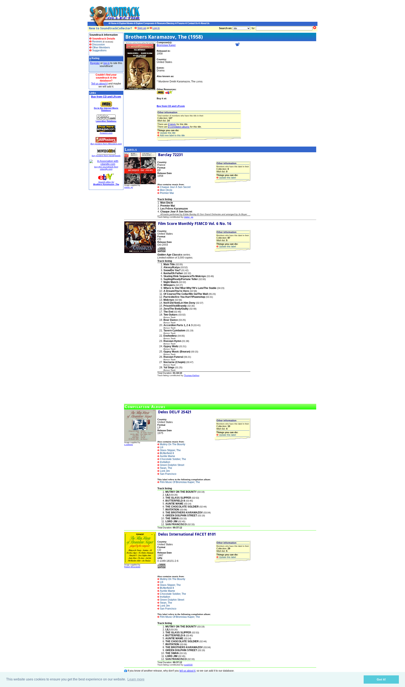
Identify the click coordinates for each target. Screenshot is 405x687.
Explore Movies (126, 23)
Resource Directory (165, 23)
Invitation (164, 462)
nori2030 (188, 665)
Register (95, 63)
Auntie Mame (167, 456)
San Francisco (167, 473)
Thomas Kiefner (191, 375)
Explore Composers (144, 23)
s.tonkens (128, 444)
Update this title (167, 133)
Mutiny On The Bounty (172, 444)
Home (113, 23)
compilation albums (178, 126)
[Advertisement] (224, 10)
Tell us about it (99, 83)
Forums (181, 23)
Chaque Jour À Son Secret (174, 187)
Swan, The (165, 468)
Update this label (227, 177)
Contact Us (192, 23)
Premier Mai (166, 193)
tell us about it (187, 670)
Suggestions (99, 50)
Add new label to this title (172, 135)
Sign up (141, 28)
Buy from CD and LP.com (106, 96)
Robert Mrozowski (132, 567)
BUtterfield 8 (166, 453)
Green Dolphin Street (171, 465)
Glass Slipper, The (170, 450)
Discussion (98, 44)
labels (172, 124)
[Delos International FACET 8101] (140, 562)
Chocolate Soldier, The (172, 459)
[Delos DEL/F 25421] (140, 440)
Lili (161, 447)
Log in (156, 28)
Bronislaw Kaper (166, 45)
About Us (204, 23)
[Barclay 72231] (140, 183)
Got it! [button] (381, 679)
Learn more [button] (135, 679)
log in (106, 63)
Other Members (101, 47)
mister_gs (128, 187)
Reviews (97, 41)
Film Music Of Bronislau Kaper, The (179, 482)
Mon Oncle (165, 190)
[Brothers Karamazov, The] (140, 89)
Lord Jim (164, 470)
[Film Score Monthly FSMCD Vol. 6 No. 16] (140, 252)
